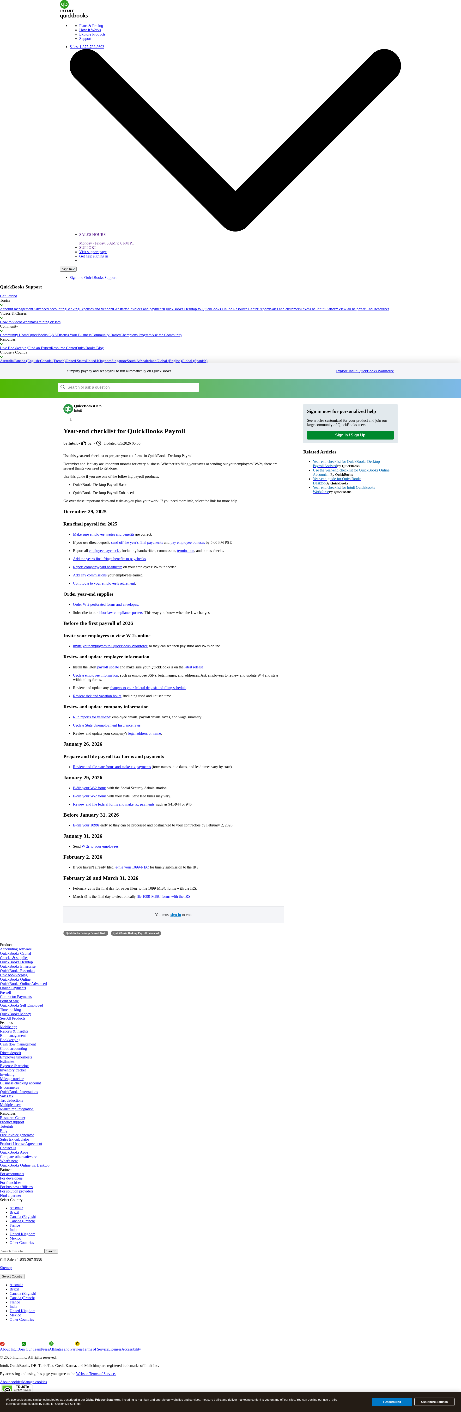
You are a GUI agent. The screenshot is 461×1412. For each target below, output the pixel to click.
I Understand (392, 1401)
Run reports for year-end (91, 717)
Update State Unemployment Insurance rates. (107, 725)
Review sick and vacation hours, (97, 696)
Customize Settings (434, 1402)
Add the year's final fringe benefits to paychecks (109, 559)
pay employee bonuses (187, 542)
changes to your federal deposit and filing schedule (148, 688)
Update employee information (95, 675)
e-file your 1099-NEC (132, 867)
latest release (193, 667)
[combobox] (119, 387)
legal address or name (144, 733)
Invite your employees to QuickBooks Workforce (110, 646)
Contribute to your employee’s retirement (104, 583)
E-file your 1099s (86, 825)
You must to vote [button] (173, 915)
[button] (230, 296)
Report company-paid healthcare (97, 567)
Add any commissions (90, 575)
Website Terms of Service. (96, 1374)
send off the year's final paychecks (137, 542)
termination (185, 551)
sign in (175, 915)
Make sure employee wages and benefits (103, 534)
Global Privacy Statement (103, 1399)
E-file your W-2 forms (89, 788)
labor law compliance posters (121, 613)
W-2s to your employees (100, 846)
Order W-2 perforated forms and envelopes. (106, 604)
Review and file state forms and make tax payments (112, 767)
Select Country (12, 1276)
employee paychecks (104, 551)
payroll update (108, 667)
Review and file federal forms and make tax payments (113, 804)
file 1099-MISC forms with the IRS (163, 896)
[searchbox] (128, 387)
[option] (235, 1285)
